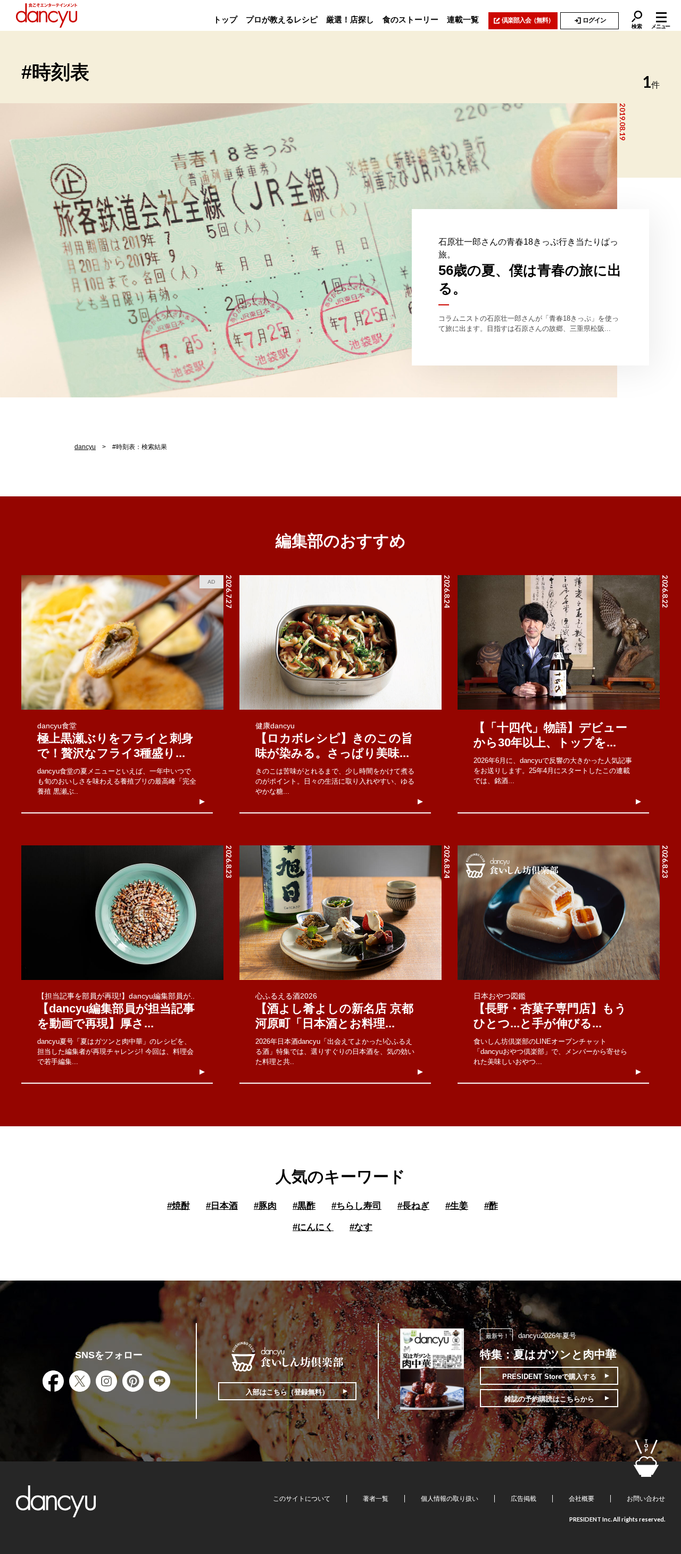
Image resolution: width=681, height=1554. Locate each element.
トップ (225, 19)
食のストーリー (410, 19)
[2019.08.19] (308, 250)
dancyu (85, 447)
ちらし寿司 (356, 1206)
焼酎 (178, 1206)
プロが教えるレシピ (282, 19)
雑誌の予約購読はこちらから (549, 1399)
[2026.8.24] (340, 642)
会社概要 (581, 1498)
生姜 (456, 1206)
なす (361, 1227)
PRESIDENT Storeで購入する (549, 1377)
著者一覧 (375, 1498)
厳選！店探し (350, 19)
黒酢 (304, 1206)
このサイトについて (301, 1498)
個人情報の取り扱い (449, 1498)
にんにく (313, 1227)
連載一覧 (463, 19)
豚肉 (265, 1206)
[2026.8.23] (122, 912)
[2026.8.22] (559, 642)
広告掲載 (523, 1498)
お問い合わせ (646, 1498)
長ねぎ (413, 1206)
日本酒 (222, 1206)
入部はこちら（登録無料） (287, 1392)
